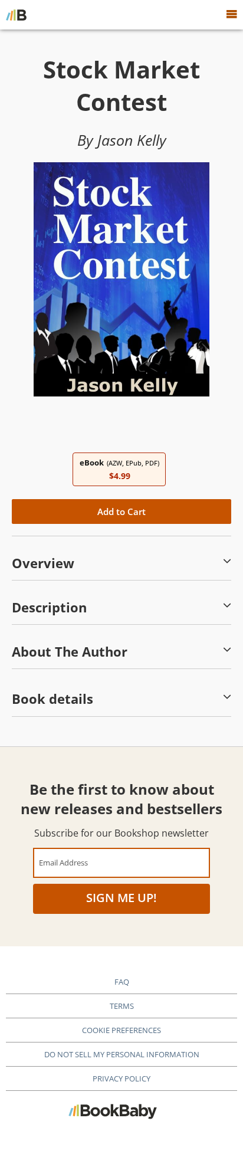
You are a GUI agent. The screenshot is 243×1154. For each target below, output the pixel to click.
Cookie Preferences (121, 1030)
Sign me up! (121, 898)
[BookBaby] (16, 14)
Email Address (63, 862)
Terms (122, 1006)
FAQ (121, 981)
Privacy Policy (121, 1078)
